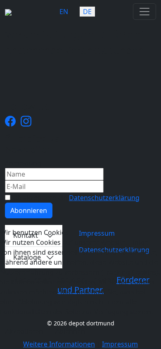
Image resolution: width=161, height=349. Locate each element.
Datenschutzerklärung (104, 197)
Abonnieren (28, 210)
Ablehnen (70, 331)
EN (63, 11)
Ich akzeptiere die (75, 197)
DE (87, 11)
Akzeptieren (24, 331)
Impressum (120, 344)
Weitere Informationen (59, 344)
